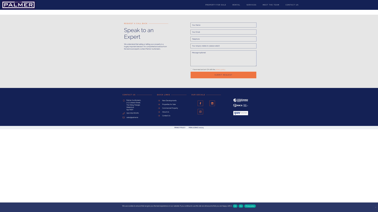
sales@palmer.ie (132, 117)
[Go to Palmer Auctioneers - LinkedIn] (212, 103)
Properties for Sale (169, 104)
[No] (376, 207)
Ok (235, 206)
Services (251, 5)
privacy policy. (220, 69)
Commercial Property (170, 108)
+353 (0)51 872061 (132, 113)
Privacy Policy (179, 127)
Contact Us (292, 5)
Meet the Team (271, 5)
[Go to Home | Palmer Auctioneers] (63, 5)
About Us (165, 112)
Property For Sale (215, 5)
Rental (236, 5)
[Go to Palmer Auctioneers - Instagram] (200, 111)
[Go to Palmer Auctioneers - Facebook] (200, 103)
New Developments (169, 100)
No (241, 206)
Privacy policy (250, 206)
